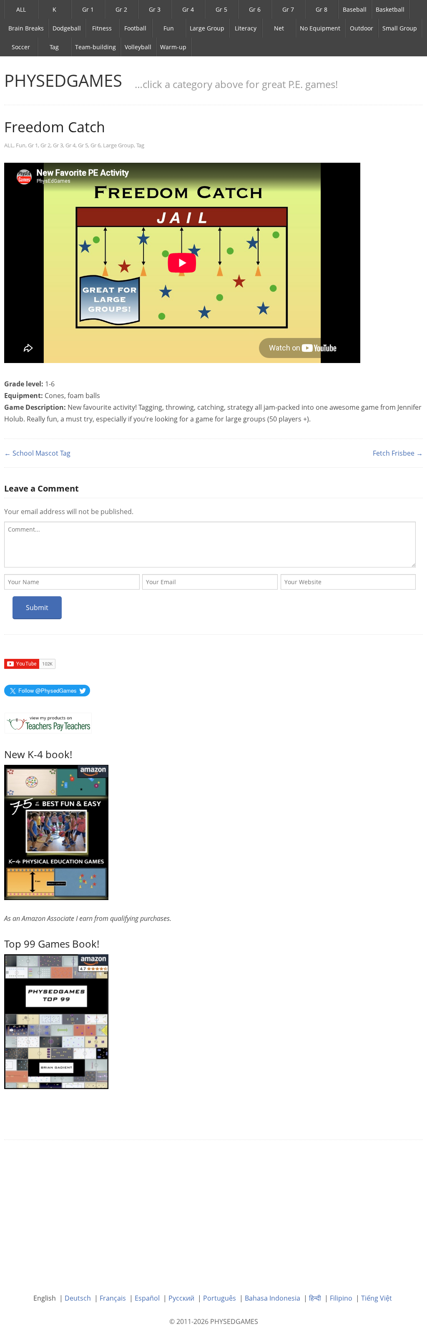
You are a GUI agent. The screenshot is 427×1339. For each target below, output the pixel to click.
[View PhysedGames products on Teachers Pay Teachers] (48, 723)
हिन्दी (315, 1298)
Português (219, 1298)
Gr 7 (288, 9)
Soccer (21, 47)
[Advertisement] (213, 1210)
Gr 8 (321, 9)
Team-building (95, 47)
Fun (168, 28)
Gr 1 (88, 9)
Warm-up (173, 47)
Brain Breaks (26, 28)
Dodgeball (67, 28)
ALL (21, 9)
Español (147, 1298)
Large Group (207, 28)
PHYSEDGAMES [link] (63, 80)
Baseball (355, 9)
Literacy (245, 28)
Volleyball (138, 47)
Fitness (102, 28)
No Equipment (320, 28)
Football (135, 28)
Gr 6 (255, 9)
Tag (54, 47)
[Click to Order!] (56, 1021)
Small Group (399, 28)
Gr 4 (188, 9)
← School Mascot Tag (37, 453)
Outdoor (361, 28)
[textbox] (210, 544)
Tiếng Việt (376, 1298)
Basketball (390, 9)
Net (279, 28)
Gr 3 (155, 9)
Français (113, 1298)
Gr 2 (121, 9)
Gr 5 (221, 9)
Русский (181, 1298)
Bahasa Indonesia (272, 1298)
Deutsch (78, 1298)
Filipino (341, 1298)
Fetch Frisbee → (398, 453)
